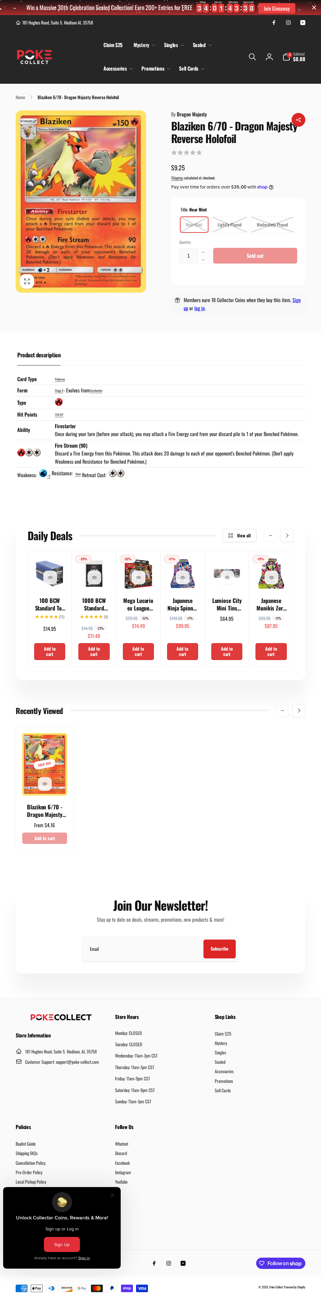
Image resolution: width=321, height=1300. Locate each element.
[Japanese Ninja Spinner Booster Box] (183, 577)
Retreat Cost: (95, 475)
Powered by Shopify (294, 1287)
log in (199, 308)
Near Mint (194, 224)
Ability (23, 430)
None (78, 474)
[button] (143, 45)
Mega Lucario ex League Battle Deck (138, 604)
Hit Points (27, 414)
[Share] (298, 120)
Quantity (185, 242)
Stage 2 (59, 390)
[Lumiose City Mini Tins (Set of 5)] (227, 577)
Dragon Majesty (189, 114)
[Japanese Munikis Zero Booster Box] (271, 577)
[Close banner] (314, 7)
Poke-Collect (276, 1287)
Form (22, 390)
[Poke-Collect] (61, 1018)
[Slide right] (286, 535)
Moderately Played (272, 224)
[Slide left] (270, 535)
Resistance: (63, 473)
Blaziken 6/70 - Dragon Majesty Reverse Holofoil (45, 810)
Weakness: (27, 475)
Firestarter (65, 426)
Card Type (27, 379)
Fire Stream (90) (71, 445)
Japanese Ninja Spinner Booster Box (182, 604)
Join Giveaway (277, 8)
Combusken (96, 390)
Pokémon (60, 379)
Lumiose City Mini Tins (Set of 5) (227, 604)
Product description (39, 355)
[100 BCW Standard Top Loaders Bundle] (50, 577)
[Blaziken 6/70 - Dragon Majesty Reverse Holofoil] (45, 784)
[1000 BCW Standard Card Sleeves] (94, 577)
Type (21, 402)
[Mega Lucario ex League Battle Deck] (138, 577)
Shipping (177, 177)
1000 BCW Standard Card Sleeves (94, 604)
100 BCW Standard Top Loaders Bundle (50, 604)
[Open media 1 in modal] (81, 201)
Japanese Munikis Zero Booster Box (271, 604)
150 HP (59, 414)
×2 (48, 475)
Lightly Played (230, 224)
